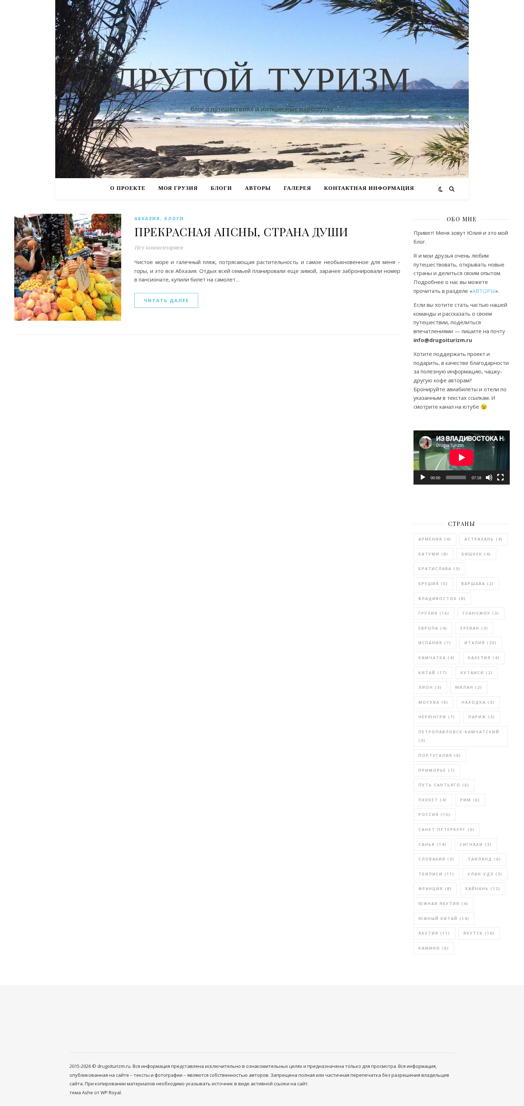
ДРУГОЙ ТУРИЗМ (262, 82)
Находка (478, 702)
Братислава (439, 568)
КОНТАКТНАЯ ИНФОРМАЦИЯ (369, 189)
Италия (480, 642)
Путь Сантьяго (443, 784)
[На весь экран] (500, 477)
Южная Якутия (443, 903)
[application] (461, 457)
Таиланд (484, 859)
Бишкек (476, 554)
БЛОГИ (221, 189)
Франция (435, 888)
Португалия (439, 755)
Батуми (433, 554)
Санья (432, 844)
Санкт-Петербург (446, 829)
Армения (434, 539)
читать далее (166, 300)
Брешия (433, 583)
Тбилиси (436, 874)
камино (433, 948)
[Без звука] (489, 477)
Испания (434, 642)
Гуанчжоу (481, 613)
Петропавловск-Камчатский (458, 736)
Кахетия (484, 657)
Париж (481, 716)
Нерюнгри (436, 716)
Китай (432, 672)
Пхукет (432, 799)
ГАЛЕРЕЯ (297, 189)
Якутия (434, 933)
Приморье (436, 770)
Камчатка (436, 657)
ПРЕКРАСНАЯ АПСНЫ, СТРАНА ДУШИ (241, 231)
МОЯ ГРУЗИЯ (178, 189)
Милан (468, 687)
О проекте (127, 189)
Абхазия (147, 219)
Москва (433, 702)
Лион (430, 687)
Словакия (436, 859)
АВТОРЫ (258, 189)
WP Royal (111, 1092)
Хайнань (482, 888)
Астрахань (483, 539)
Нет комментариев (158, 247)
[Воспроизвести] (422, 477)
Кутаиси (477, 672)
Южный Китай (443, 918)
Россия (434, 814)
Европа (432, 628)
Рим (470, 799)
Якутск (479, 933)
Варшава (477, 583)
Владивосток (442, 598)
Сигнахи (476, 844)
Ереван (474, 628)
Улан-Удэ (485, 874)
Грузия (433, 613)
